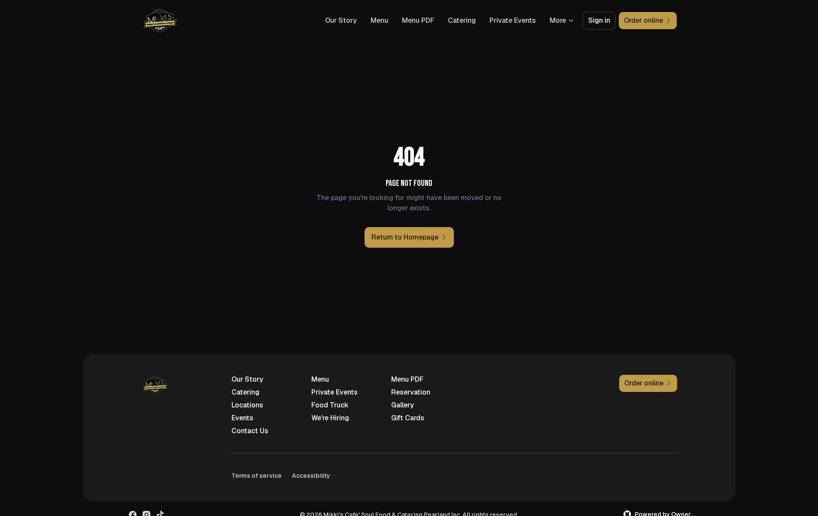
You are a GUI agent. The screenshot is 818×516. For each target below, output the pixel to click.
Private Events (513, 20)
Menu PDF (418, 20)
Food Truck (330, 405)
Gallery (402, 405)
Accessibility (311, 476)
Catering (462, 20)
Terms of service (256, 476)
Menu (379, 20)
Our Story (341, 20)
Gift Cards (407, 417)
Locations (247, 405)
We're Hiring (330, 417)
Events (242, 417)
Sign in (599, 20)
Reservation (410, 392)
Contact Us (249, 430)
